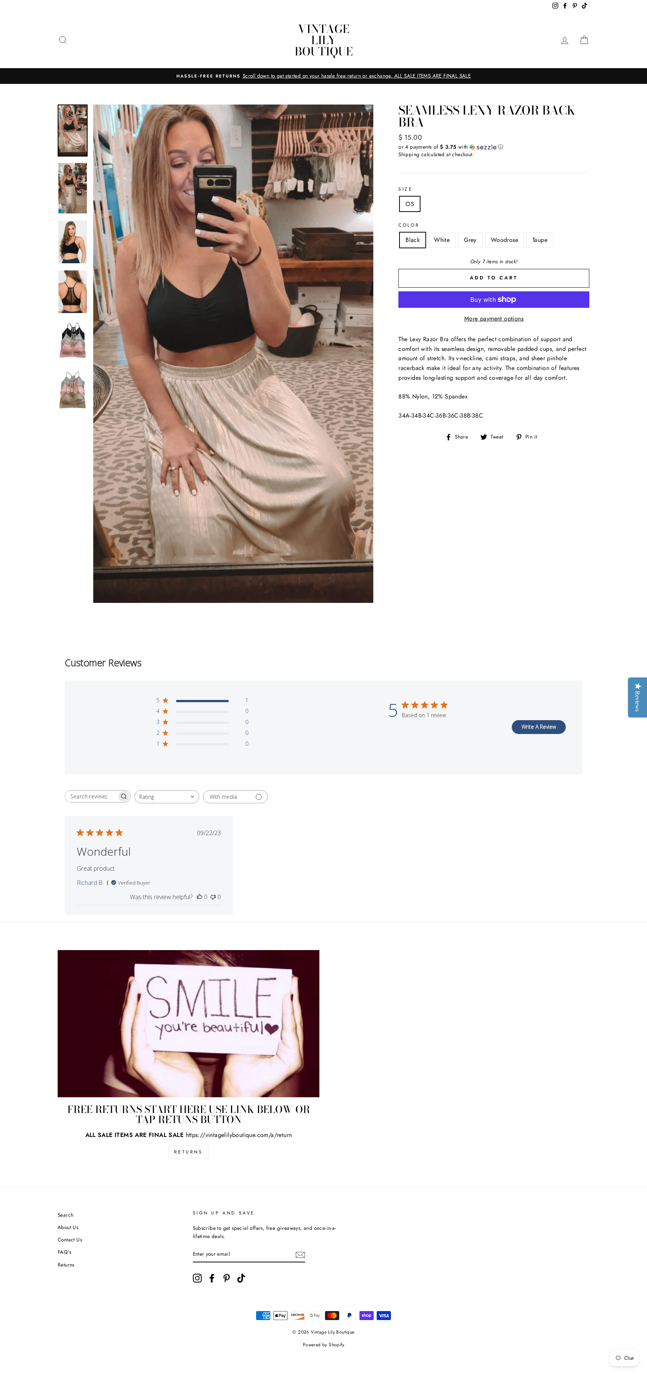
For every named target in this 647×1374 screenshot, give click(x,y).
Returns (188, 1152)
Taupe (539, 240)
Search (65, 1215)
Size (405, 189)
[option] (323, 76)
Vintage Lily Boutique (324, 40)
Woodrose (504, 240)
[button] (493, 147)
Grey (470, 240)
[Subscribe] (300, 1254)
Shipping (408, 154)
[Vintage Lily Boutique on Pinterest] (226, 1278)
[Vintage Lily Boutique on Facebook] (211, 1278)
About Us (68, 1227)
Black (412, 240)
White (442, 240)
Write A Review (539, 726)
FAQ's (64, 1252)
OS (409, 204)
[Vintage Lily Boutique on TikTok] (241, 1278)
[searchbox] (91, 796)
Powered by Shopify (323, 1344)
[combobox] (166, 796)
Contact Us (70, 1239)
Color (408, 225)
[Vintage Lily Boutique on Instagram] (197, 1278)
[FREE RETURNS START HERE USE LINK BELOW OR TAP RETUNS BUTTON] (188, 1023)
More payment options (493, 318)
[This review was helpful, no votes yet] (199, 897)
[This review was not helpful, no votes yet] (213, 897)
